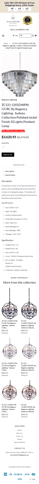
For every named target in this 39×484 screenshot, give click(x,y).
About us (19, 433)
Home (6, 43)
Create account (36, 35)
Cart (16, 35)
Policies (19, 439)
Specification (10, 175)
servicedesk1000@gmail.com (19, 455)
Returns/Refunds (19, 442)
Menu (3, 36)
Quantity (5, 143)
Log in (33, 36)
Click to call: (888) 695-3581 (19, 30)
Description (18, 165)
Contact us (19, 436)
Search (19, 430)
